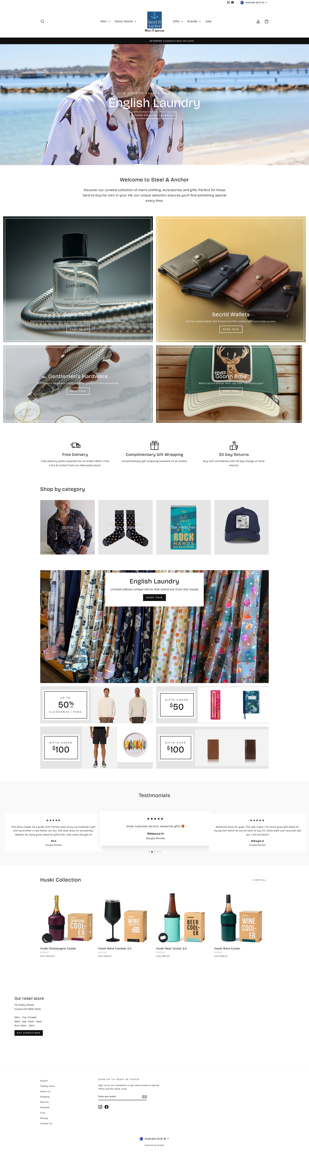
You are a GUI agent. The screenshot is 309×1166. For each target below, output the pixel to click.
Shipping (45, 1096)
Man (104, 21)
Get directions (28, 1033)
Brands (192, 21)
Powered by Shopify (154, 1145)
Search (44, 1080)
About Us (45, 1091)
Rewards (45, 1107)
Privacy (44, 1118)
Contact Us (46, 1123)
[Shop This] (78, 279)
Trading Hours (47, 1086)
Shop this (154, 115)
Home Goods (124, 21)
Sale (208, 21)
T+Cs (42, 1112)
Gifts (176, 21)
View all (259, 880)
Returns (44, 1102)
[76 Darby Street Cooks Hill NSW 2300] (154, 1016)
